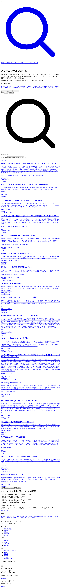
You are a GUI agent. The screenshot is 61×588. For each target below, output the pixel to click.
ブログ (19, 63)
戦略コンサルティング (6, 86)
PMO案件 (22, 516)
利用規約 (6, 557)
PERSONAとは (8, 529)
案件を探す (4, 63)
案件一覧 (6, 530)
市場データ (7, 552)
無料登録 (35, 63)
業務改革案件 (36, 516)
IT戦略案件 (52, 516)
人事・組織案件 (20, 517)
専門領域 (9, 63)
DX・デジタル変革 (17, 86)
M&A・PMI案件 (44, 516)
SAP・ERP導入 (40, 86)
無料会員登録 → (5, 510)
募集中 (9, 91)
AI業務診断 (7, 543)
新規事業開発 (55, 86)
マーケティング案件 (30, 517)
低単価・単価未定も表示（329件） (15, 157)
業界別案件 (14, 63)
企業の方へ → (24, 63)
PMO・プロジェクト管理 (29, 86)
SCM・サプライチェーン (25, 87)
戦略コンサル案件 (5, 516)
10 (18, 487)
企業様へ (6, 540)
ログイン (30, 63)
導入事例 (6, 542)
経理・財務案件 (7, 517)
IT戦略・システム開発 (13, 87)
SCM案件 (13, 517)
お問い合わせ (7, 545)
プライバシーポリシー (9, 558)
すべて (3, 91)
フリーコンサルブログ (9, 550)
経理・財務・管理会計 (46, 87)
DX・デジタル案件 (15, 516)
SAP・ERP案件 (29, 516)
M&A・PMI (4, 87)
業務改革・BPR (48, 86)
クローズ (15, 91)
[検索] (30, 61)
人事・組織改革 (36, 87)
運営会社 (6, 555)
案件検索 (6, 554)
